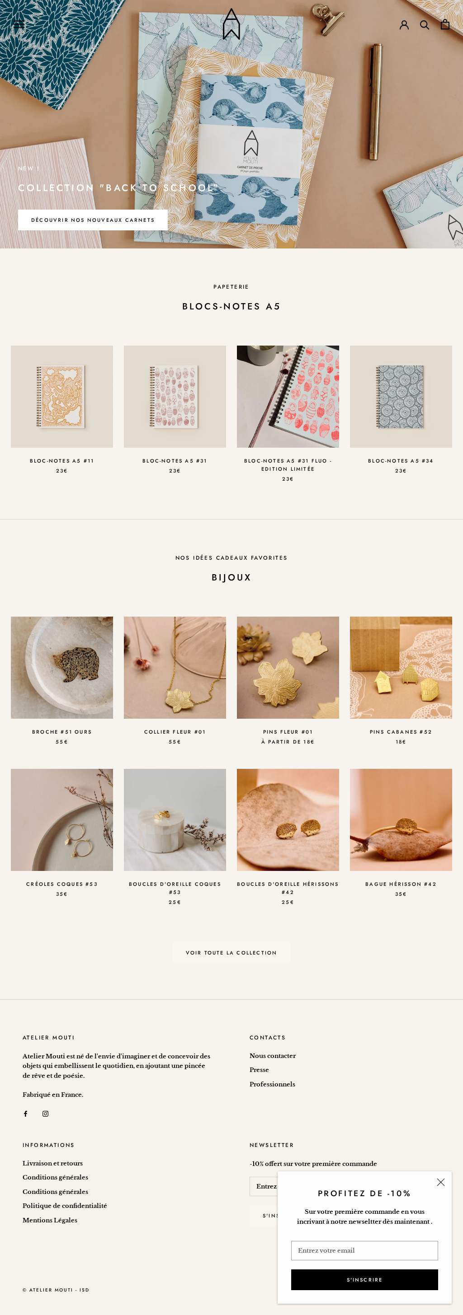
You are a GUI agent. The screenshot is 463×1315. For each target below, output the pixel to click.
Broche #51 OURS (62, 731)
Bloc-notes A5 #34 (401, 460)
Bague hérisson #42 (401, 884)
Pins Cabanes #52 (401, 731)
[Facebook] (25, 1113)
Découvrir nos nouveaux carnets (93, 220)
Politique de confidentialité (65, 1206)
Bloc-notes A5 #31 (174, 460)
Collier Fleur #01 (175, 731)
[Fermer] (441, 1182)
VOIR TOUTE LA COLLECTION (232, 952)
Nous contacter (273, 1056)
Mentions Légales (50, 1220)
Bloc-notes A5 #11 (62, 460)
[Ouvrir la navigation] (19, 24)
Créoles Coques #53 (62, 884)
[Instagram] (45, 1113)
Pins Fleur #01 (288, 731)
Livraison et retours (53, 1163)
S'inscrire (365, 1279)
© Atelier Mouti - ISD (56, 1290)
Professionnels (272, 1084)
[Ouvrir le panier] (445, 24)
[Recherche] (425, 24)
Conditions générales (55, 1177)
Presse (259, 1070)
